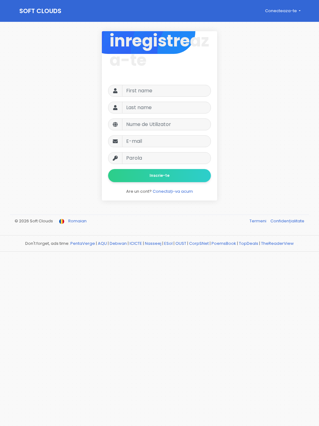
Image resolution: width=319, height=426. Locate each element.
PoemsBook (224, 243)
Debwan (118, 243)
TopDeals (248, 243)
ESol (168, 243)
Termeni (258, 221)
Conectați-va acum (173, 191)
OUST (180, 243)
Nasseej (153, 243)
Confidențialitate (287, 221)
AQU (102, 243)
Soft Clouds (40, 11)
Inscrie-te (159, 175)
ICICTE (136, 243)
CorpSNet (199, 243)
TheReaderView (277, 243)
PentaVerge (82, 243)
